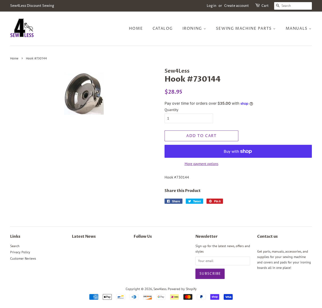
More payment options (201, 164)
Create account (236, 6)
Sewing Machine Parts (244, 28)
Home (136, 28)
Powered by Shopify (182, 289)
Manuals (297, 28)
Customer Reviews (23, 258)
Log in (211, 6)
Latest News (84, 236)
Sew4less (159, 289)
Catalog (163, 28)
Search (15, 246)
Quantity (171, 109)
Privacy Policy (20, 252)
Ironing (192, 28)
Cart (265, 6)
